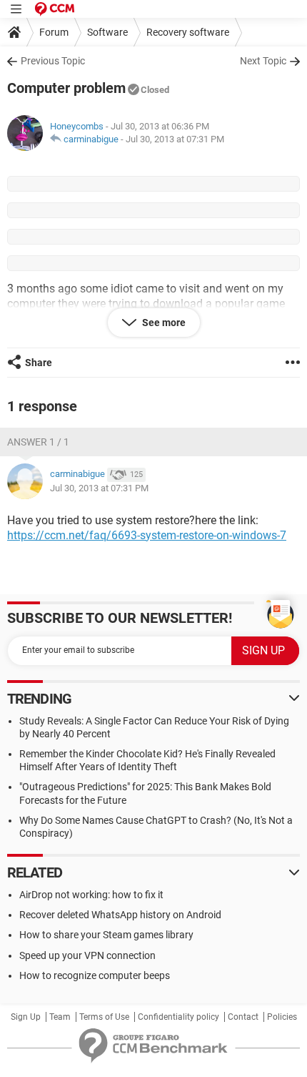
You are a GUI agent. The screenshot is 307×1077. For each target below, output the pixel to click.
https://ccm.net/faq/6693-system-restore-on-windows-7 (146, 535)
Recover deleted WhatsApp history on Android (120, 914)
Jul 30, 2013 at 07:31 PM (175, 139)
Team (60, 1017)
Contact (243, 1017)
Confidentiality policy (178, 1017)
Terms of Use (104, 1017)
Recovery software (187, 32)
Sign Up (26, 1017)
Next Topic (263, 61)
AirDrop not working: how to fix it (91, 894)
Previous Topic (53, 61)
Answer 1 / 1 (38, 442)
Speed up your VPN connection (87, 955)
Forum (54, 32)
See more (163, 322)
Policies (282, 1017)
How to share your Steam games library (106, 934)
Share (38, 362)
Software (107, 32)
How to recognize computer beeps (94, 975)
